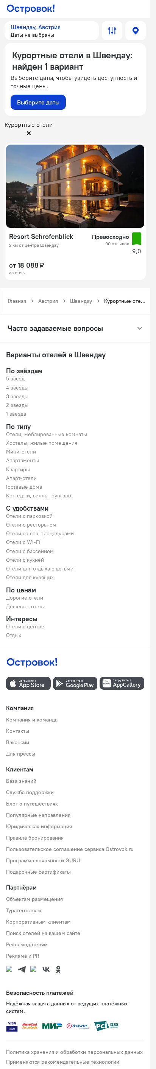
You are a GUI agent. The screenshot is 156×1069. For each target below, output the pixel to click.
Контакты (17, 731)
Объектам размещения (34, 899)
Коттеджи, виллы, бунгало (38, 495)
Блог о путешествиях (32, 803)
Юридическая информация (39, 826)
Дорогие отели (24, 597)
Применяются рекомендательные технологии (62, 1061)
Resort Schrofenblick (41, 236)
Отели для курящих (30, 577)
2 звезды (17, 405)
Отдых (13, 635)
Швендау (81, 301)
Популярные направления (38, 815)
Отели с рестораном (31, 524)
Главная (17, 301)
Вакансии (17, 742)
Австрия (48, 301)
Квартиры (18, 469)
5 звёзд (15, 378)
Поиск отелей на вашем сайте (43, 933)
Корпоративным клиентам (38, 921)
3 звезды (17, 396)
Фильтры (112, 30)
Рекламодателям (27, 944)
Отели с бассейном (30, 551)
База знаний (21, 781)
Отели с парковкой (29, 516)
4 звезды (17, 387)
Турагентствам (23, 910)
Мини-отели (21, 451)
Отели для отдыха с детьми (39, 568)
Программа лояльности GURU (43, 860)
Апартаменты (22, 460)
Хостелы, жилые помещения (41, 442)
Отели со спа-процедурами (40, 533)
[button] (52, 30)
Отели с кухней (25, 559)
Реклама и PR (22, 955)
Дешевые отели (25, 606)
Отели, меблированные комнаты (46, 434)
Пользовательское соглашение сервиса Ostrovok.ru (70, 849)
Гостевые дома (24, 486)
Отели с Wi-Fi (23, 542)
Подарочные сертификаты (38, 871)
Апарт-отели (21, 478)
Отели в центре (25, 626)
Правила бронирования (35, 837)
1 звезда (16, 413)
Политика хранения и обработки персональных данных (74, 1052)
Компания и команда (32, 719)
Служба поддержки (30, 792)
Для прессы (20, 753)
